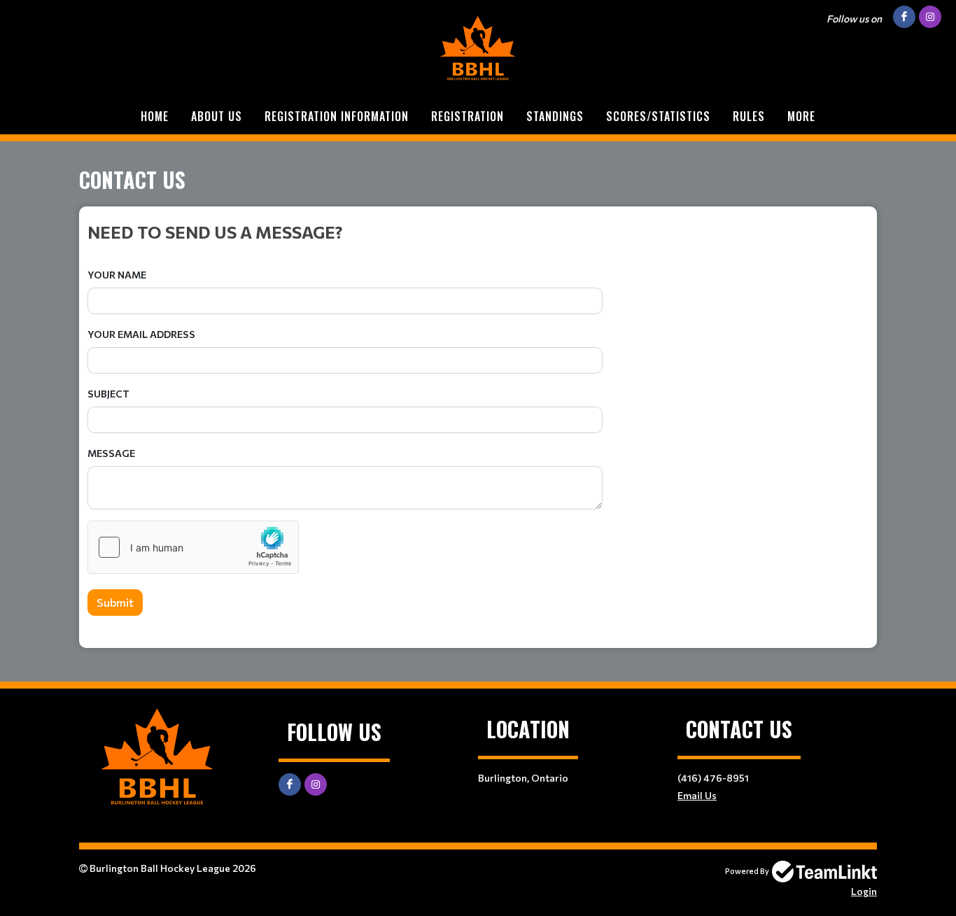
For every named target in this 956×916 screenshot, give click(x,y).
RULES (749, 116)
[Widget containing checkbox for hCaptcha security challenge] (193, 547)
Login (864, 891)
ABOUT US (216, 116)
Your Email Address (141, 334)
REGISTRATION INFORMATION (337, 116)
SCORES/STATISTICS (658, 116)
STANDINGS (555, 116)
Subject (108, 394)
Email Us (697, 795)
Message (111, 453)
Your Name (116, 275)
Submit (115, 602)
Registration (467, 116)
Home (155, 116)
